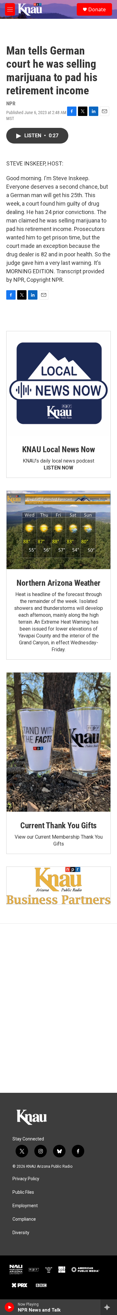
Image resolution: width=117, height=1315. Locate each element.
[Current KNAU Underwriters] (58, 885)
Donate (97, 9)
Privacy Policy (25, 1178)
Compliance (24, 1219)
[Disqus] (58, 1008)
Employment (25, 1205)
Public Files (23, 1192)
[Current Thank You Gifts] (58, 742)
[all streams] (108, 1307)
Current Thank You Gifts (58, 825)
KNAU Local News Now (58, 449)
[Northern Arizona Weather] (58, 530)
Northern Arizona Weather (58, 583)
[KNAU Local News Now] (58, 383)
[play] (9, 1307)
